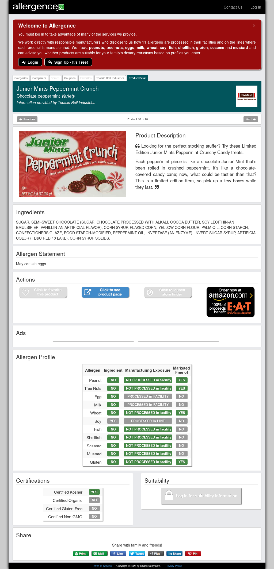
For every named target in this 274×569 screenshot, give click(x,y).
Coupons (69, 78)
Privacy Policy (174, 566)
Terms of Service (102, 566)
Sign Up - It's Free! (70, 62)
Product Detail (137, 78)
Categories (21, 78)
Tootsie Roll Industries (110, 78)
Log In (255, 7)
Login (31, 62)
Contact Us (233, 7)
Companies (39, 78)
